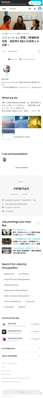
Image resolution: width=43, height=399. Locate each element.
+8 (31, 194)
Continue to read (22, 137)
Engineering (14, 194)
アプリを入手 (35, 324)
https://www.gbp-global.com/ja (16, 204)
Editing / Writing (11, 285)
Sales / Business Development (16, 296)
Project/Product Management (17, 279)
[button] (22, 318)
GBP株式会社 (21, 188)
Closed (21, 392)
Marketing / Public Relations (16, 290)
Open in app (34, 3)
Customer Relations (12, 301)
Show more (36, 87)
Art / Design (24, 274)
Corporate (24, 194)
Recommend (22, 167)
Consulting (8, 307)
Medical (21, 307)
